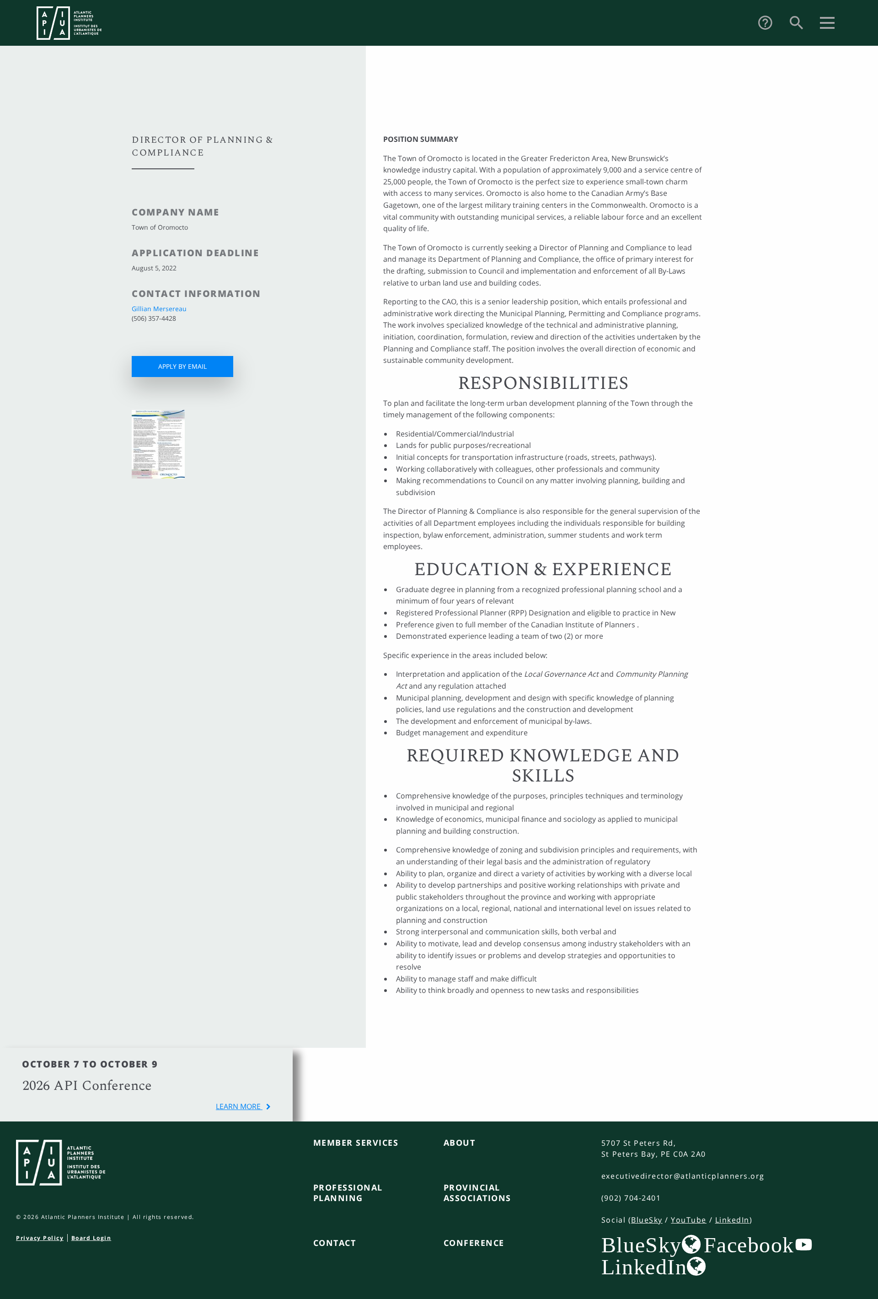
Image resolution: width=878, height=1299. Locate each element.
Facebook (749, 1245)
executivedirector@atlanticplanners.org (683, 1176)
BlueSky (647, 1220)
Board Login (91, 1238)
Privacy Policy (40, 1238)
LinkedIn (732, 1220)
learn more (239, 1106)
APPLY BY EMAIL (182, 366)
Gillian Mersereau (159, 308)
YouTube (689, 1220)
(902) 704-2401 (631, 1198)
